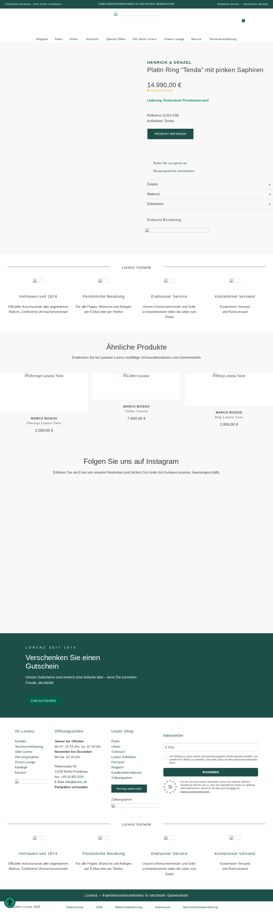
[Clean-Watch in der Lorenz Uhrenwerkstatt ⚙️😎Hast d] (205, 527)
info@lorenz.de (76, 782)
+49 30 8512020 (72, 777)
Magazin (117, 767)
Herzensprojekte (27, 757)
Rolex (115, 741)
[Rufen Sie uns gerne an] (148, 163)
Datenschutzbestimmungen (195, 791)
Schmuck (118, 751)
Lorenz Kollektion (123, 757)
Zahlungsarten (121, 777)
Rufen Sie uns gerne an (170, 163)
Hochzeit (117, 762)
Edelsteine (155, 204)
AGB (233, 788)
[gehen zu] (202, 22)
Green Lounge (25, 762)
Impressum (162, 907)
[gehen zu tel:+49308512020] (226, 22)
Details (152, 184)
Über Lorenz (24, 751)
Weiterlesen (44, 392)
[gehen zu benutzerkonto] (210, 22)
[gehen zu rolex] (21, 19)
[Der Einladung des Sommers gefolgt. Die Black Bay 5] (251, 523)
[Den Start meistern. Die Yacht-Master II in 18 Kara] (68, 525)
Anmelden (210, 772)
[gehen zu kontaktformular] (218, 22)
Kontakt (20, 741)
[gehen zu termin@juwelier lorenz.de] (234, 22)
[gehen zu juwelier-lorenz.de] (136, 23)
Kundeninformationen (126, 772)
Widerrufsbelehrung (128, 907)
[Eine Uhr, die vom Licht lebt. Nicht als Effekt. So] (159, 560)
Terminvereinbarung (29, 746)
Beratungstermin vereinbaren (174, 171)
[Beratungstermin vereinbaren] (148, 171)
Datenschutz (74, 907)
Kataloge (21, 767)
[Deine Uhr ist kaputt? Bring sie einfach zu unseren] (113, 505)
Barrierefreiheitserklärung (200, 907)
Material (153, 194)
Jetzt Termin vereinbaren (47, 4)
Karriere (20, 772)
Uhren (115, 746)
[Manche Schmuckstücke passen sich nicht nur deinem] (22, 541)
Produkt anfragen (170, 134)
